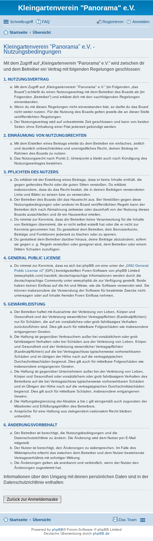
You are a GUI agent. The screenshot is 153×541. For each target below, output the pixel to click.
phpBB (57, 529)
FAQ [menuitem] (46, 22)
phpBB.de (101, 533)
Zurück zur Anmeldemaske (32, 499)
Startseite (18, 520)
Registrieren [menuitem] (112, 22)
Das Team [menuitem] (128, 520)
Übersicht (42, 520)
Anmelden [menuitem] (140, 22)
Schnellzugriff (21, 22)
